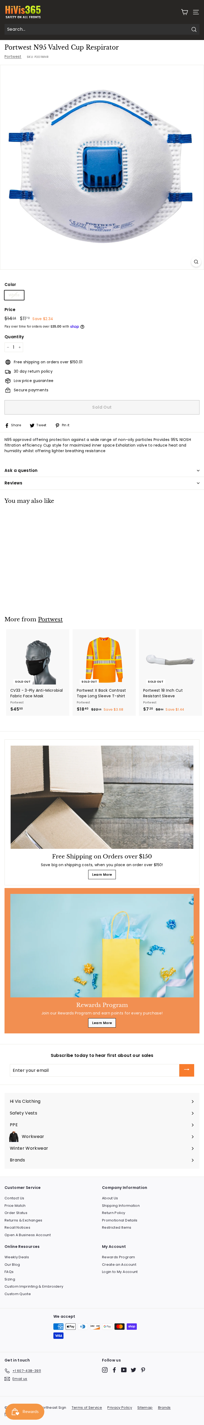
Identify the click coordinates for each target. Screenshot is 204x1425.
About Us (110, 1198)
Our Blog (12, 1264)
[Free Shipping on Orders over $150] (102, 797)
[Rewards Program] (102, 945)
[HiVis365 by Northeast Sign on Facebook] (114, 1370)
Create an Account (119, 1264)
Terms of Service (87, 1407)
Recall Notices (17, 1227)
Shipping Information (121, 1205)
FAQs (9, 1271)
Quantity (14, 337)
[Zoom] (196, 262)
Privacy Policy (119, 1407)
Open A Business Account (28, 1234)
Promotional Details (120, 1220)
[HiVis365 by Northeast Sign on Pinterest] (143, 1370)
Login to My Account (120, 1271)
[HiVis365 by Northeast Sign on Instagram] (105, 1370)
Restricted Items (116, 1227)
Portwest (13, 56)
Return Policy (113, 1212)
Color (10, 284)
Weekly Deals (17, 1257)
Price (10, 309)
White (14, 295)
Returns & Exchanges (23, 1220)
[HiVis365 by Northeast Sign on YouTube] (124, 1370)
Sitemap (144, 1407)
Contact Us (14, 1198)
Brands (164, 1407)
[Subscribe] (186, 1070)
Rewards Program (118, 1257)
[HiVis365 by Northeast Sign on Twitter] (133, 1370)
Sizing (10, 1279)
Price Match (15, 1205)
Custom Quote (18, 1293)
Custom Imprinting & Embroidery (34, 1286)
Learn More (102, 874)
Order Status (16, 1212)
